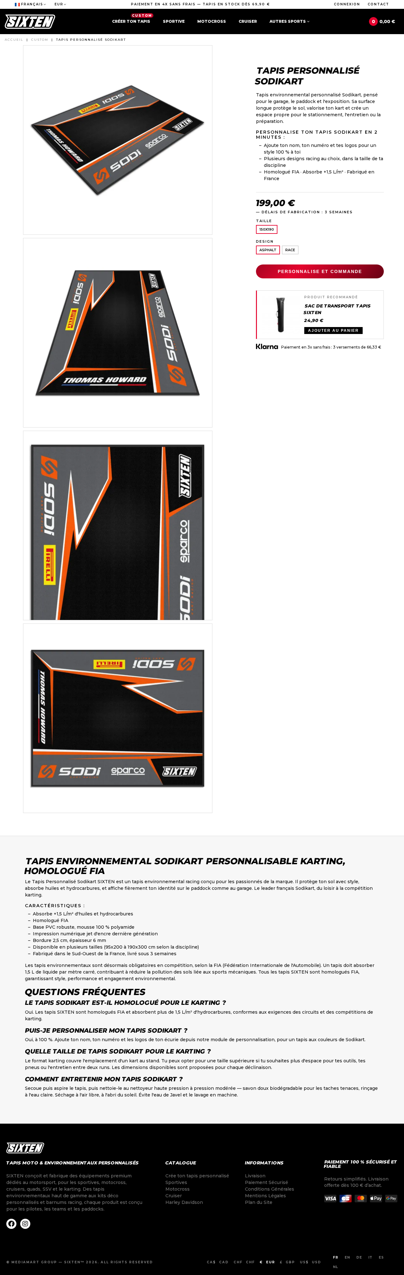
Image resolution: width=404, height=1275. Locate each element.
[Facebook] (11, 1224)
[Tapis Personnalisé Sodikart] (117, 140)
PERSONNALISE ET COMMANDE (320, 271)
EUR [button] (59, 4)
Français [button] (32, 4)
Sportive (174, 21)
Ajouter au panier (333, 330)
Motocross (211, 21)
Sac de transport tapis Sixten (337, 309)
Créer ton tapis (132, 19)
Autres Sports (288, 21)
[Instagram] (25, 1224)
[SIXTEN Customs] (30, 22)
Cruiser (248, 21)
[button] (200, 4)
